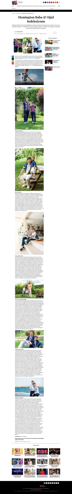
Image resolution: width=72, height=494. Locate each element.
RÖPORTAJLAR (18, 10)
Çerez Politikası (41, 488)
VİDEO (23, 10)
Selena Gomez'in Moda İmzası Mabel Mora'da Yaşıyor (42, 470)
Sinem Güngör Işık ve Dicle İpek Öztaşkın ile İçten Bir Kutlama (54, 470)
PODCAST (31, 10)
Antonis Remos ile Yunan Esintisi (17, 469)
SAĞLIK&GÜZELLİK (29, 6)
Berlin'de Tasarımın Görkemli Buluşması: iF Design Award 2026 (42, 449)
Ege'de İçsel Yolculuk (29, 448)
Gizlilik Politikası (46, 488)
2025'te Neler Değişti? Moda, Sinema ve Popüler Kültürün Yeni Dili (17, 459)
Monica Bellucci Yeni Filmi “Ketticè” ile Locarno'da (51, 61)
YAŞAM (59, 6)
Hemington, (20, 441)
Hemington (31, 65)
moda (29, 441)
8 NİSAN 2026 (17, 448)
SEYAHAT (41, 6)
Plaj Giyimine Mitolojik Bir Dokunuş (42, 458)
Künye (24, 488)
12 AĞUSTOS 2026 (48, 66)
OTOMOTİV (48, 6)
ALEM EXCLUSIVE (13, 7)
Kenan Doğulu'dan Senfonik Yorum (54, 449)
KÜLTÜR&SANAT (23, 6)
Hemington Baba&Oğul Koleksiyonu (28, 58)
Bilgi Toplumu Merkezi (35, 488)
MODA (20, 6)
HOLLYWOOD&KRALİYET (36, 6)
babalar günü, (25, 441)
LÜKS (18, 6)
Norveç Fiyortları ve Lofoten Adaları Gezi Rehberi (51, 41)
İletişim (27, 488)
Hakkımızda (30, 488)
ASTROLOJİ (45, 6)
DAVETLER (26, 10)
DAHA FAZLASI (36, 445)
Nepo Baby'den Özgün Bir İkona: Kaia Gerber (52, 47)
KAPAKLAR (13, 10)
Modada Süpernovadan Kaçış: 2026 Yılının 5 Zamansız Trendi (52, 54)
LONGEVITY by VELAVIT (52, 7)
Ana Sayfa (13, 13)
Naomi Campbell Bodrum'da (55, 458)
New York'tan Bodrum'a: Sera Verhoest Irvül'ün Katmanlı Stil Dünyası (30, 470)
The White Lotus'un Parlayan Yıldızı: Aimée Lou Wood (30, 459)
